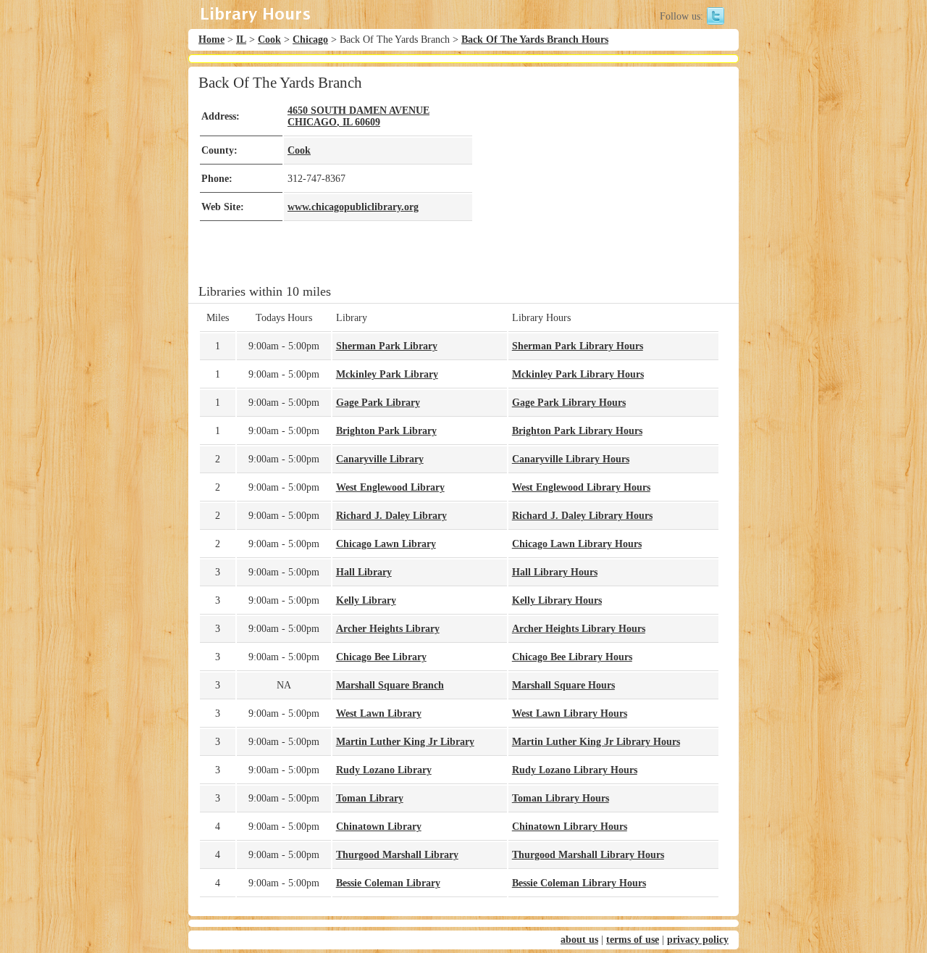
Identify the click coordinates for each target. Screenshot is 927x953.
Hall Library (364, 572)
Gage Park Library (378, 402)
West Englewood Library (390, 487)
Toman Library (369, 798)
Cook (269, 39)
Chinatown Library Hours (569, 826)
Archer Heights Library (388, 628)
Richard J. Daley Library (391, 515)
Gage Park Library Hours (569, 402)
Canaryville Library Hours (570, 459)
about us (579, 939)
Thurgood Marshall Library (397, 854)
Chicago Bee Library (381, 657)
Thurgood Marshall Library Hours (588, 854)
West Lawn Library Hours (569, 713)
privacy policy (698, 939)
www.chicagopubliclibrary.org (353, 206)
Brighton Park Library (386, 430)
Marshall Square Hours (563, 685)
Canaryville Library (380, 459)
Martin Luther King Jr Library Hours (596, 741)
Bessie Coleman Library (388, 883)
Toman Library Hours (560, 798)
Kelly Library (366, 600)
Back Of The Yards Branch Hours (534, 39)
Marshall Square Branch (390, 685)
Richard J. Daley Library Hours (582, 515)
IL (241, 39)
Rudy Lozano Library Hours (574, 770)
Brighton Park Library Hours (577, 430)
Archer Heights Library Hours (578, 628)
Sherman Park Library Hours (577, 346)
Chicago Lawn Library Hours (577, 543)
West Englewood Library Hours (581, 487)
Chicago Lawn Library (386, 543)
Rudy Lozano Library (384, 770)
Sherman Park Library (386, 346)
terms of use (632, 939)
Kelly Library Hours (557, 600)
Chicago (310, 39)
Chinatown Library (378, 826)
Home (211, 39)
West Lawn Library (378, 713)
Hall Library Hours (554, 572)
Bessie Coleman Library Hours (579, 883)
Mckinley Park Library (387, 374)
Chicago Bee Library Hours (572, 657)
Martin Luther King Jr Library (405, 741)
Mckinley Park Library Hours (578, 374)
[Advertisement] (596, 175)
